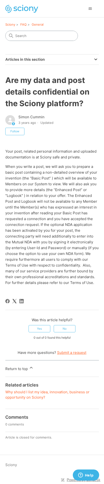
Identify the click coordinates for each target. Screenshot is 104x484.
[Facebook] (7, 301)
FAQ (23, 24)
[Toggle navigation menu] (90, 9)
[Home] (21, 8)
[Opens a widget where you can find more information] (86, 475)
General (38, 24)
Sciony (10, 24)
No (65, 328)
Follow (14, 131)
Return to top (17, 368)
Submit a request (71, 352)
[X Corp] (14, 301)
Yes (39, 328)
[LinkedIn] (21, 301)
